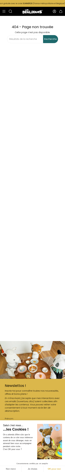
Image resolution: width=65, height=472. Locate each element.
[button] (10, 11)
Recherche (50, 39)
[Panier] (61, 11)
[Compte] (54, 11)
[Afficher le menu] (4, 11)
